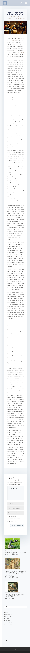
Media (5, 618)
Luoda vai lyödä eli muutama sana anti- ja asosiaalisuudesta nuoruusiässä (14, 595)
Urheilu (6, 629)
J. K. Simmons (20, 52)
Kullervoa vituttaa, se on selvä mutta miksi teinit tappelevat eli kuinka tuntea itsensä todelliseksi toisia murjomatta (15, 573)
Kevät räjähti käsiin (8, 614)
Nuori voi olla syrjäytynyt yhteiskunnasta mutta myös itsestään (15, 551)
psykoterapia (7, 623)
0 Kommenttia (20, 18)
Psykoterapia (7, 625)
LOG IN (14, 649)
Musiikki (10, 18)
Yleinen (6, 631)
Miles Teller (16, 44)
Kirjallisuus (6, 616)
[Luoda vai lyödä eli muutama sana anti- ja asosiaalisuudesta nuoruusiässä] (13, 592)
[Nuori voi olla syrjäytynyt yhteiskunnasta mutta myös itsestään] (13, 549)
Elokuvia (21, 17)
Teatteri (6, 627)
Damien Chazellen (15, 40)
